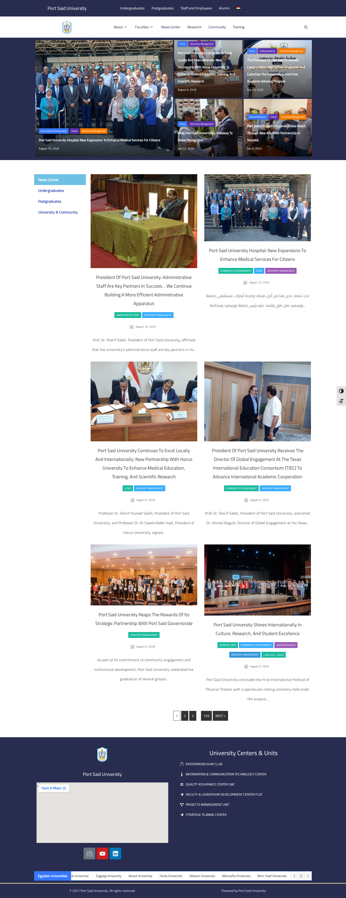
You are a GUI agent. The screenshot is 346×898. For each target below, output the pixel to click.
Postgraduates (163, 8)
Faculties (142, 27)
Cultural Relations (257, 117)
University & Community (58, 212)
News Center (170, 27)
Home (74, 131)
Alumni (224, 8)
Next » (220, 716)
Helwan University (168, 876)
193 (206, 716)
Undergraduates (132, 8)
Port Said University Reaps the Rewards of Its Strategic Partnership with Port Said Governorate (144, 619)
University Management (93, 131)
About (118, 27)
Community (217, 27)
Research (194, 27)
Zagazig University (74, 876)
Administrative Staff (127, 315)
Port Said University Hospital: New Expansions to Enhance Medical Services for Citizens (257, 254)
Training (239, 27)
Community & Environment (54, 131)
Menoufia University (202, 876)
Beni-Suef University (238, 876)
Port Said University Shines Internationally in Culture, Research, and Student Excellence (257, 629)
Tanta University (136, 876)
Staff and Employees (196, 8)
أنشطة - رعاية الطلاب (273, 654)
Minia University (271, 876)
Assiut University (106, 876)
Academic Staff (227, 645)
